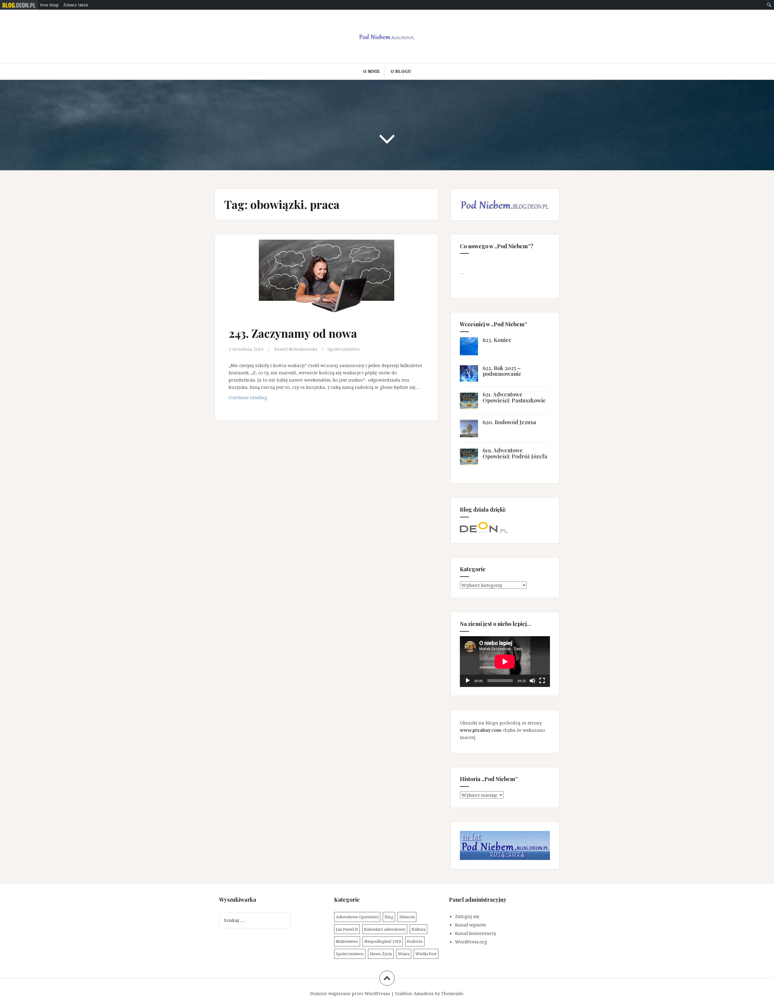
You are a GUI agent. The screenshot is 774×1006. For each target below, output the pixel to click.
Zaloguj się (467, 916)
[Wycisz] (532, 681)
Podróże (415, 941)
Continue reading (260, 399)
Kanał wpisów (470, 925)
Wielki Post (426, 953)
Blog (389, 917)
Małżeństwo (347, 941)
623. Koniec (497, 339)
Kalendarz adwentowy (384, 929)
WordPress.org (471, 942)
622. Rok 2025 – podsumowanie (502, 371)
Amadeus (424, 993)
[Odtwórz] (468, 681)
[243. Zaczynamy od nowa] (325, 281)
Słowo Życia (381, 953)
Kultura (418, 929)
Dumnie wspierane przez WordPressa (350, 993)
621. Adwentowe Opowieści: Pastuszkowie (514, 397)
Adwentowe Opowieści (357, 917)
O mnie (371, 71)
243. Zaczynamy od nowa (293, 333)
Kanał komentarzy (475, 933)
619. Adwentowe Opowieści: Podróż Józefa (515, 453)
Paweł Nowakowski (295, 349)
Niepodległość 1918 (382, 941)
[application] (505, 661)
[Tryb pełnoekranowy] (542, 681)
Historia (407, 917)
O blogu (401, 71)
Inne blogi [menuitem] (49, 4)
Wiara (403, 953)
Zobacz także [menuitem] (75, 4)
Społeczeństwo (343, 349)
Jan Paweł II (347, 929)
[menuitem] (19, 5)
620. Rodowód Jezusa (509, 422)
